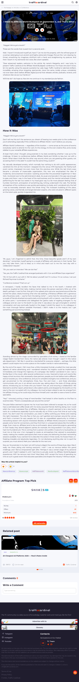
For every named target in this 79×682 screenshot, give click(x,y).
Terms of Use (6, 671)
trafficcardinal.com (25, 656)
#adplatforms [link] (14, 552)
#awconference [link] (9, 471)
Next (75, 551)
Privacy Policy (6, 675)
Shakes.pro (6, 497)
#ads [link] (5, 552)
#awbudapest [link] (53, 471)
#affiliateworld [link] (38, 471)
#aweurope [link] (23, 471)
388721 (14, 565)
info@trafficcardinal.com (9, 667)
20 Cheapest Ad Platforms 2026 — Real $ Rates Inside (25, 556)
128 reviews (74, 518)
